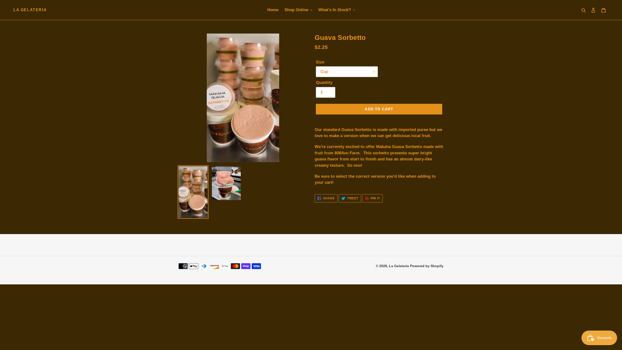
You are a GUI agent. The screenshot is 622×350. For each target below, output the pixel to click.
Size (320, 62)
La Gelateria (30, 10)
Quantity (324, 82)
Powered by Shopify (426, 266)
